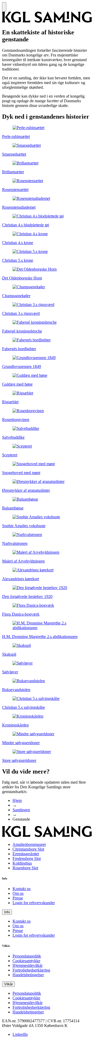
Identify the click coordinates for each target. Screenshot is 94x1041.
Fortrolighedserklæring (31, 970)
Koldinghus (22, 863)
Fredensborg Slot (27, 858)
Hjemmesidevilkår (28, 965)
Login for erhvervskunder (34, 903)
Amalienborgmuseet (29, 844)
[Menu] (4, 6)
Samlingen (21, 810)
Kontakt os (22, 888)
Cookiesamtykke (26, 961)
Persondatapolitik (27, 956)
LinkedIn (20, 1034)
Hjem (17, 800)
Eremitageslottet (26, 854)
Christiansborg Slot (28, 849)
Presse (18, 898)
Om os (18, 893)
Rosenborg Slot (25, 868)
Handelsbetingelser (28, 975)
